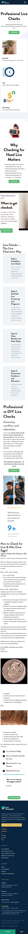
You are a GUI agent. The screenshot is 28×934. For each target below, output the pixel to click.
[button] (14, 751)
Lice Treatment (5, 849)
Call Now (7, 931)
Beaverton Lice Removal (7, 855)
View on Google (15, 902)
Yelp (2, 839)
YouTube (3, 835)
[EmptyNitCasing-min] (14, 717)
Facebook (4, 829)
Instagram (4, 831)
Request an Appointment (7, 873)
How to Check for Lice (7, 851)
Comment (9, 785)
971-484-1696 (4, 906)
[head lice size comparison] (14, 671)
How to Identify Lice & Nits (8, 853)
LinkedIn (3, 837)
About (2, 867)
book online (18, 267)
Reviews (3, 871)
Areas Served (4, 857)
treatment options (16, 357)
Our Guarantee (5, 869)
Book (21, 931)
